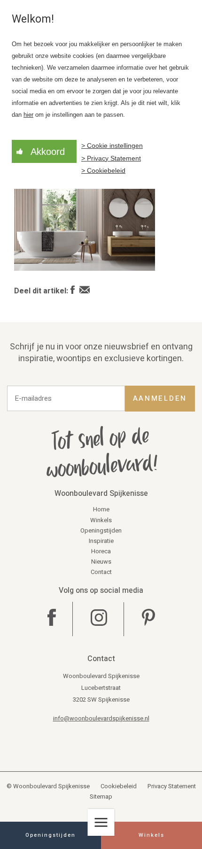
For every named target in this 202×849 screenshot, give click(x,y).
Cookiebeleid (119, 786)
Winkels (101, 520)
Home (101, 509)
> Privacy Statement (111, 158)
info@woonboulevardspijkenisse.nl (101, 718)
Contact (101, 571)
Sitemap (101, 796)
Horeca (101, 551)
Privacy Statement (172, 786)
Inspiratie (101, 540)
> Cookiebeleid (103, 170)
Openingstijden (101, 530)
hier (28, 115)
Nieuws (101, 561)
